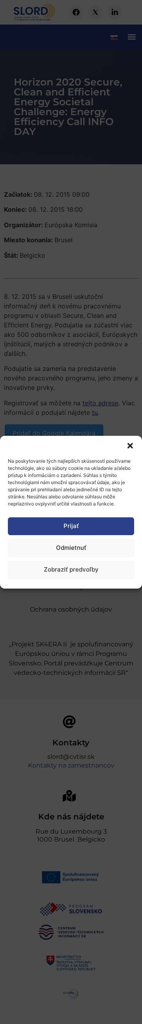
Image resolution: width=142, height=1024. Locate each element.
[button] (130, 446)
